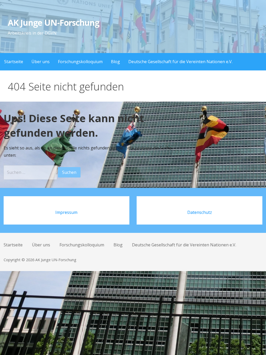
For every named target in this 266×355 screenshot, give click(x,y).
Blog (115, 61)
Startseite (13, 61)
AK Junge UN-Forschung (53, 22)
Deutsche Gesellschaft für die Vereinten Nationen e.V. (180, 61)
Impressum (66, 212)
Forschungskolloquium (80, 61)
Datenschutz (199, 212)
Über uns (40, 61)
